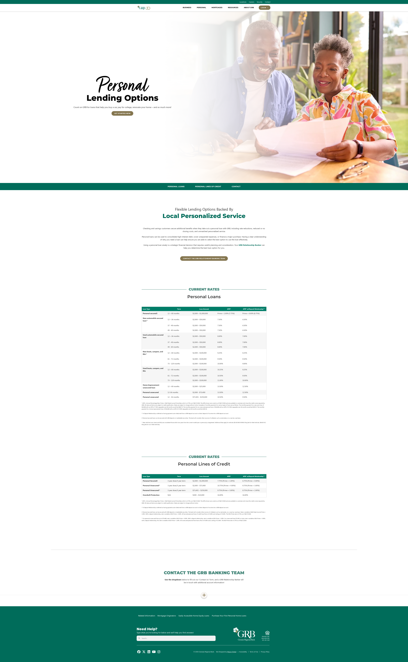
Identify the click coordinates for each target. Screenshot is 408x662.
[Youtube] (154, 652)
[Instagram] (159, 652)
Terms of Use (254, 652)
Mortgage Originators (166, 615)
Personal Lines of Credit (208, 187)
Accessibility (243, 652)
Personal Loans (176, 187)
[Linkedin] (149, 652)
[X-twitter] (144, 652)
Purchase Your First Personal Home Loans (229, 615)
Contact (236, 187)
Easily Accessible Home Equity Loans (194, 615)
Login (263, 8)
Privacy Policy (265, 652)
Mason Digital (231, 652)
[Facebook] (139, 652)
